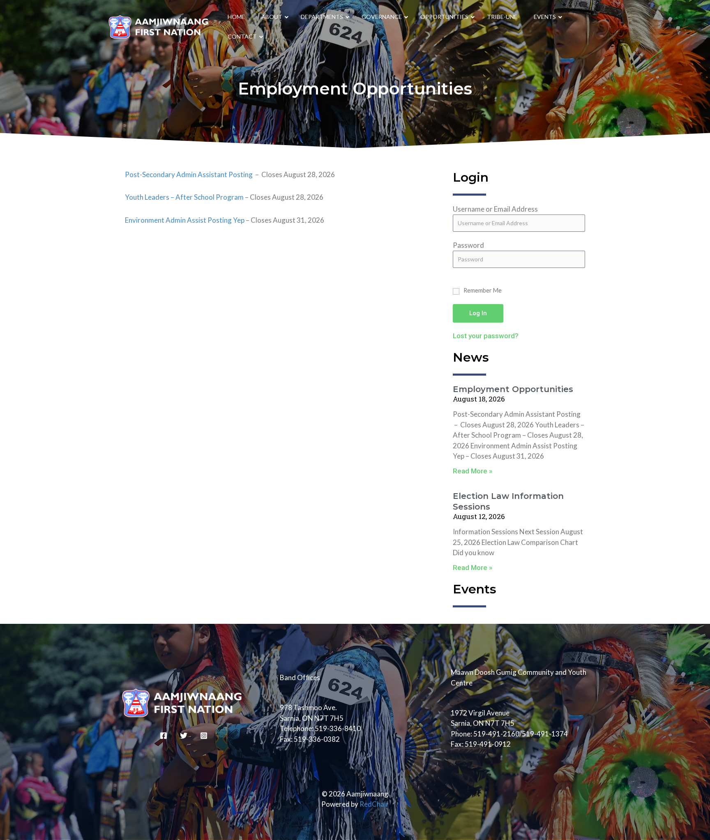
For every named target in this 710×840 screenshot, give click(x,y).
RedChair (374, 804)
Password (468, 245)
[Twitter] (183, 735)
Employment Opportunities (513, 389)
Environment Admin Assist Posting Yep (185, 220)
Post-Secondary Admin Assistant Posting (189, 174)
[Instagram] (203, 735)
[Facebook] (163, 735)
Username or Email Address (495, 209)
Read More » (472, 471)
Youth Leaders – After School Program (184, 197)
